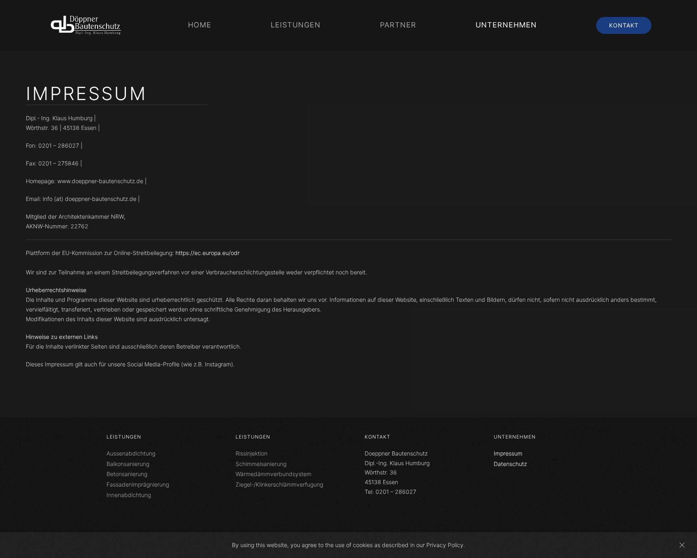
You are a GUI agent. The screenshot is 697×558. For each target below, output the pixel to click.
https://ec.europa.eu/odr (207, 252)
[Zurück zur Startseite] (87, 25)
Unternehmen (515, 437)
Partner (398, 25)
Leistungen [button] (296, 25)
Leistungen (123, 437)
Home (199, 25)
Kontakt (624, 25)
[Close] (682, 545)
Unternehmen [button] (506, 25)
